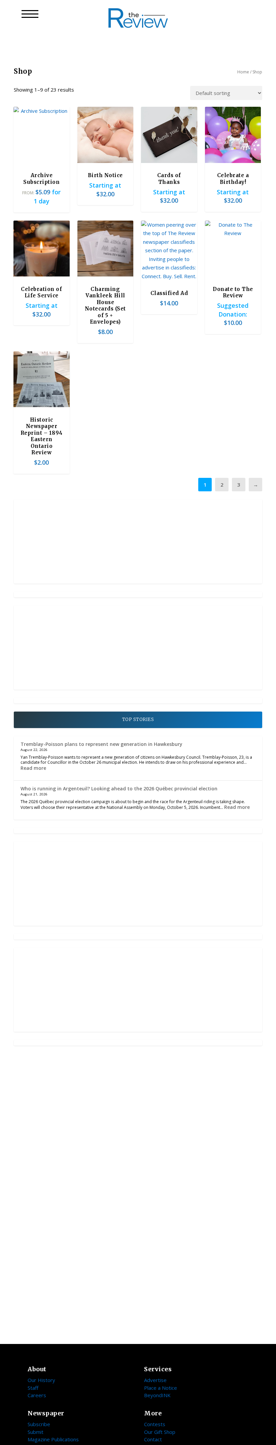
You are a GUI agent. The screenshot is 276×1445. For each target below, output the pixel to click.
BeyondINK (157, 1395)
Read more (33, 768)
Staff (33, 1387)
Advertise (155, 1380)
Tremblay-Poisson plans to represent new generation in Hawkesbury (101, 744)
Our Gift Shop (159, 1431)
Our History (41, 1380)
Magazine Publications (53, 1439)
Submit (35, 1431)
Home (243, 72)
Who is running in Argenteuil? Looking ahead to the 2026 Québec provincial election (119, 788)
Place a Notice (160, 1387)
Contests (154, 1424)
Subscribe (39, 1424)
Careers (37, 1395)
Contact (153, 1439)
